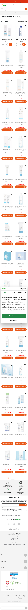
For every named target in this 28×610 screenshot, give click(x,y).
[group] (14, 1)
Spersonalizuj (13, 320)
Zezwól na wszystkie (14, 315)
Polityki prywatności (16, 515)
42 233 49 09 (14, 542)
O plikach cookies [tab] (22, 292)
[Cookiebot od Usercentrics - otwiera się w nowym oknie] (20, 288)
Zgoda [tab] (4, 292)
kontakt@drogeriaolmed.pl (14, 549)
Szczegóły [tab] (12, 292)
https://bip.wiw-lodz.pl (11, 589)
